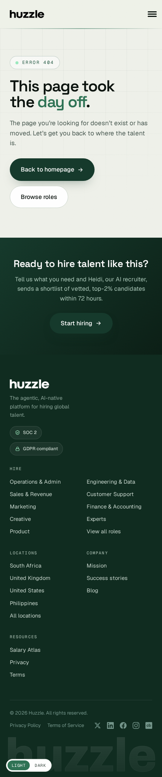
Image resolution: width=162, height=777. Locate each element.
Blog (92, 590)
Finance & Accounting (114, 506)
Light (19, 765)
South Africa (25, 565)
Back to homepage (47, 169)
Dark (40, 765)
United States (27, 590)
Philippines (24, 603)
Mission (97, 565)
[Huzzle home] (27, 14)
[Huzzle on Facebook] (123, 725)
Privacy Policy (25, 725)
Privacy (19, 662)
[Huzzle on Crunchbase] (148, 725)
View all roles (104, 531)
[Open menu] (152, 14)
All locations (25, 615)
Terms (17, 674)
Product (20, 531)
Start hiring (76, 323)
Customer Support (110, 494)
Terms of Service (65, 725)
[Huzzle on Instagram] (136, 725)
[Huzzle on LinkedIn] (110, 725)
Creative (20, 518)
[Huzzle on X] (97, 725)
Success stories (107, 577)
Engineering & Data (111, 481)
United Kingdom (30, 577)
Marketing (23, 506)
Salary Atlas (25, 649)
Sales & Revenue (31, 494)
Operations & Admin (35, 481)
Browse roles (39, 197)
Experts (96, 518)
